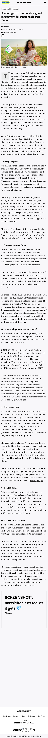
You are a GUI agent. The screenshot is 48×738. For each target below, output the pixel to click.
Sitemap (38, 736)
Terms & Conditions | (17, 736)
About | (9, 736)
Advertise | (27, 736)
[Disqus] (24, 665)
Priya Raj (6, 26)
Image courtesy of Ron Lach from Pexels (13, 67)
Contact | (33, 736)
